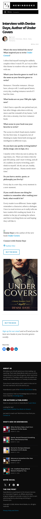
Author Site (10, 246)
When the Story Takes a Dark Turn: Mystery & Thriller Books (22, 428)
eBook (25, 39)
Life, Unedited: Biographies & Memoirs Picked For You (20, 470)
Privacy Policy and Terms (11, 510)
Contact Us (6, 415)
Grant (13, 37)
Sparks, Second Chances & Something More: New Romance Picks (23, 438)
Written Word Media (26, 390)
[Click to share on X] (8, 349)
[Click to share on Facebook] (4, 349)
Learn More (32, 403)
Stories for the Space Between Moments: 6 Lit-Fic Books (20, 449)
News (30, 39)
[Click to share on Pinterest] (12, 349)
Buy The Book (11, 252)
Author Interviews (16, 39)
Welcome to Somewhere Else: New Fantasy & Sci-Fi (22, 459)
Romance (12, 41)
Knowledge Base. (18, 396)
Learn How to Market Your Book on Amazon (17, 409)
